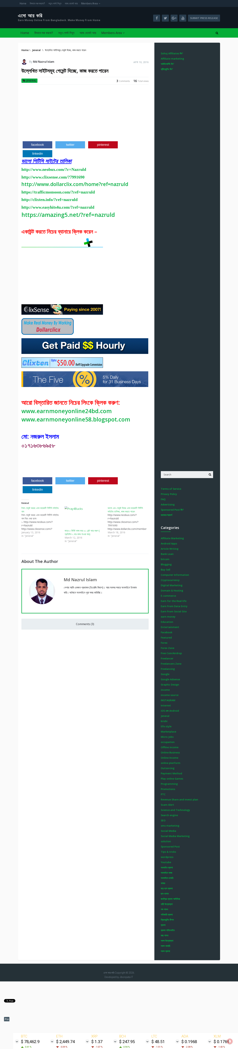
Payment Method (171, 773)
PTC (163, 794)
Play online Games (172, 778)
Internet (166, 705)
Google (165, 674)
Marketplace (168, 731)
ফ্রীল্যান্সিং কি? (167, 69)
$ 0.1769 (221, 1041)
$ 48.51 (158, 1041)
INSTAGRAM (168, 700)
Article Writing (169, 548)
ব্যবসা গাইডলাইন (168, 930)
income (165, 689)
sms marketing (170, 825)
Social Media (168, 831)
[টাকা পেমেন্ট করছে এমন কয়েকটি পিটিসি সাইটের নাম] (43, 522)
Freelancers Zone (171, 663)
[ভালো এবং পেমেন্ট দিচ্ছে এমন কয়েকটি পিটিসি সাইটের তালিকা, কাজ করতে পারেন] (129, 522)
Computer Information (175, 574)
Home (23, 3)
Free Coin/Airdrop (171, 653)
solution (166, 841)
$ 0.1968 (189, 1041)
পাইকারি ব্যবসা (167, 914)
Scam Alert (167, 804)
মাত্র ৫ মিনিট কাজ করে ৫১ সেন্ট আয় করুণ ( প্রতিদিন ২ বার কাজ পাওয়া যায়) (82, 532)
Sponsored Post (170, 846)
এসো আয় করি (30, 15)
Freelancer (167, 658)
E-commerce (168, 595)
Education (167, 622)
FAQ (163, 499)
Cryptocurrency (170, 580)
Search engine (169, 815)
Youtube (166, 862)
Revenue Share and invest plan (179, 799)
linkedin (37, 153)
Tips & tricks (168, 851)
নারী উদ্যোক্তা (167, 904)
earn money (168, 616)
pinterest (103, 144)
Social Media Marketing (175, 836)
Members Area (89, 3)
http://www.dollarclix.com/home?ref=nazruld (74, 184)
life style (166, 726)
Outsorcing (167, 768)
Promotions (168, 789)
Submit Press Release (204, 18)
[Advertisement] (85, 114)
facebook (37, 144)
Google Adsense (170, 679)
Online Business (170, 752)
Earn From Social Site (174, 611)
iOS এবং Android (170, 710)
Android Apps (169, 543)
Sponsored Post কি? (172, 509)
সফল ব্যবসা (165, 951)
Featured (166, 637)
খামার (163, 883)
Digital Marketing (171, 585)
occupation (168, 742)
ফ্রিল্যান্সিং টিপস (167, 919)
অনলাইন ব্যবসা (167, 867)
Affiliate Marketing (172, 538)
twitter (70, 144)
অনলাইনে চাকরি (167, 878)
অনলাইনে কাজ (166, 872)
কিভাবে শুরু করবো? (37, 3)
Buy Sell (165, 569)
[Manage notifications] (230, 1041)
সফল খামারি (165, 945)
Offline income (169, 747)
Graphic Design (170, 684)
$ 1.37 (96, 1041)
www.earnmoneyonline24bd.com (66, 411)
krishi (164, 721)
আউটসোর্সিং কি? (167, 63)
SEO (163, 820)
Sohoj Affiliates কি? (172, 53)
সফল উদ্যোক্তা (167, 940)
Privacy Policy (169, 494)
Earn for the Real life (173, 601)
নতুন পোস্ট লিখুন (54, 3)
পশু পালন (164, 909)
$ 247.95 (127, 1041)
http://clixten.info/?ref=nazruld (49, 199)
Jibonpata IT (126, 977)
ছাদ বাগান (165, 893)
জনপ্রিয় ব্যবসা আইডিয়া (170, 898)
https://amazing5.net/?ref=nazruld (68, 214)
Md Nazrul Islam (43, 62)
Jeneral (31, 80)
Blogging (166, 564)
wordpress (167, 857)
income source (169, 695)
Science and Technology (175, 810)
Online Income (169, 757)
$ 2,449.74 (65, 1041)
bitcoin (165, 559)
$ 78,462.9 (30, 1041)
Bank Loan (167, 554)
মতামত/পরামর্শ (166, 515)
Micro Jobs (167, 736)
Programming (169, 783)
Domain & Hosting (172, 590)
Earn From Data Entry (174, 606)
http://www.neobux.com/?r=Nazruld (53, 169)
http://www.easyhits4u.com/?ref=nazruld (57, 207)
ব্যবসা (163, 925)
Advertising (168, 504)
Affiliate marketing (172, 58)
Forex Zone (167, 648)
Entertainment (170, 627)
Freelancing (168, 669)
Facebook (166, 632)
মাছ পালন (164, 935)
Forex (164, 642)
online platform (170, 763)
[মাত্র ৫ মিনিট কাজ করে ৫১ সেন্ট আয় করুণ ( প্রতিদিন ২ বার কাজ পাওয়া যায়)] (84, 517)
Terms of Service (171, 488)
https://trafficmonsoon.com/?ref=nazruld (58, 192)
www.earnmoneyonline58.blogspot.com (75, 419)
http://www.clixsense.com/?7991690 (53, 177)
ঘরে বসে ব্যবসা (167, 888)
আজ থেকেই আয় (71, 3)
